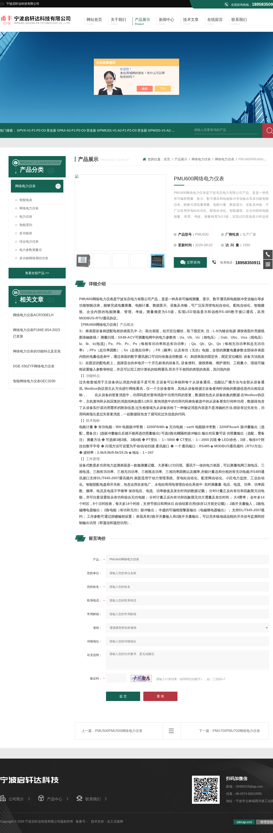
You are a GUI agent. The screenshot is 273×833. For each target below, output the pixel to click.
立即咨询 (193, 262)
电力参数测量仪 (30, 250)
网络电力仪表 (25, 186)
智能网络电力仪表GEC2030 (34, 381)
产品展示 (180, 159)
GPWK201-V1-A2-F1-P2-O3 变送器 (122, 130)
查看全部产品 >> (37, 273)
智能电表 (25, 200)
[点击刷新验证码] (141, 678)
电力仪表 (25, 216)
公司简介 (16, 799)
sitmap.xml (244, 822)
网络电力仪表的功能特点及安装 (37, 351)
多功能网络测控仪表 (33, 258)
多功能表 (25, 233)
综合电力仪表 (29, 241)
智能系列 (25, 225)
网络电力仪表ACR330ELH (33, 315)
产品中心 (54, 799)
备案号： (82, 821)
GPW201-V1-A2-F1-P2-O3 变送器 (172, 130)
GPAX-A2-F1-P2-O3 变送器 (76, 130)
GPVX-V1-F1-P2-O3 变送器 (36, 130)
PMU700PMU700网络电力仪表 (236, 731)
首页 (167, 159)
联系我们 (93, 799)
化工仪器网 (115, 821)
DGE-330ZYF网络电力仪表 (33, 366)
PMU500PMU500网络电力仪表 (118, 731)
